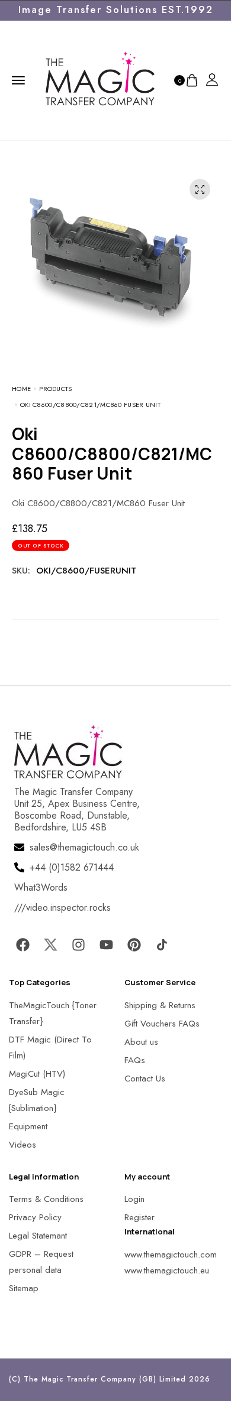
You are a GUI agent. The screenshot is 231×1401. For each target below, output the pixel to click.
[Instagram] (78, 945)
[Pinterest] (133, 945)
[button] (23, 1377)
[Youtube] (106, 945)
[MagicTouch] (100, 79)
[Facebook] (22, 945)
